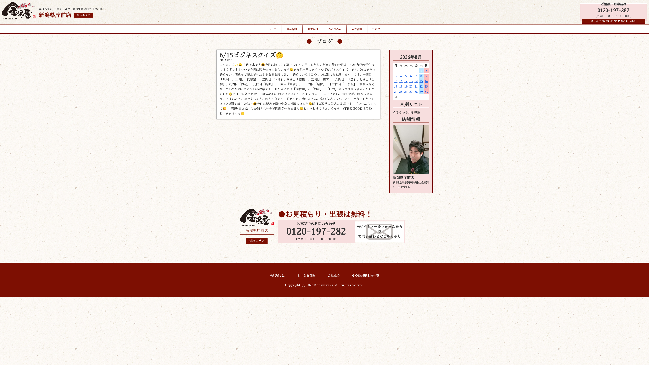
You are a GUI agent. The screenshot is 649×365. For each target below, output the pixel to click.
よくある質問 (306, 275)
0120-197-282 (613, 10)
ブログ (376, 29)
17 (396, 86)
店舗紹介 (357, 29)
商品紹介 (292, 29)
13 (411, 81)
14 (416, 81)
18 (401, 86)
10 (396, 81)
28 (416, 91)
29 (421, 91)
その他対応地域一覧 (365, 275)
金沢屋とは (277, 275)
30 (426, 91)
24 (395, 91)
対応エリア (257, 240)
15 (421, 81)
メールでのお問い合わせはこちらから (613, 21)
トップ (273, 29)
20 (411, 86)
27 (411, 91)
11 (401, 81)
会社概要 (334, 275)
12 (405, 81)
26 (405, 91)
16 (426, 81)
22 (421, 86)
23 (426, 86)
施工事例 (312, 29)
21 (416, 86)
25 (400, 91)
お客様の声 (335, 29)
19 (406, 86)
